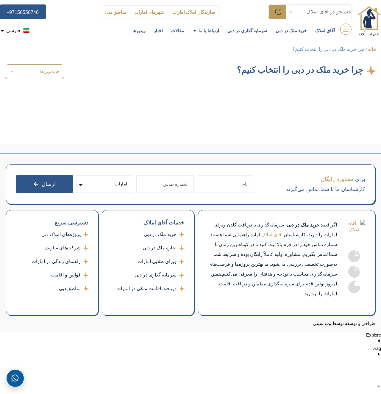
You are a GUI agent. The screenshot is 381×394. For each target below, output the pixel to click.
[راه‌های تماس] (15, 378)
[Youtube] (354, 287)
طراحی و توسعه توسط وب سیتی (344, 323)
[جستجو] (277, 11)
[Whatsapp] (354, 256)
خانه (372, 49)
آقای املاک (271, 234)
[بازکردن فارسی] (2, 30)
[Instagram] (354, 272)
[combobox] (319, 11)
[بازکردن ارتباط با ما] (195, 30)
